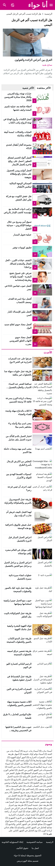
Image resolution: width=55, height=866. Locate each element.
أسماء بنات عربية (29, 751)
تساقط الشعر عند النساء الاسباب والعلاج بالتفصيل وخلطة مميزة (20, 387)
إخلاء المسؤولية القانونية (12, 842)
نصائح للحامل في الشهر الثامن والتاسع (24, 824)
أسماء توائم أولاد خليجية (32, 754)
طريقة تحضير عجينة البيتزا (39, 802)
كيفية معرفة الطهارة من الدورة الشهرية (33, 821)
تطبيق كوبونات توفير (22, 247)
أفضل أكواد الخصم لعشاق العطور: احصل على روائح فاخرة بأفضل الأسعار (19, 161)
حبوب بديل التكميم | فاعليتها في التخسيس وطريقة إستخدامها (18, 730)
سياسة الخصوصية (35, 842)
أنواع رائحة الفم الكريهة (18, 760)
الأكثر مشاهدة (44, 88)
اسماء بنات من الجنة (15, 767)
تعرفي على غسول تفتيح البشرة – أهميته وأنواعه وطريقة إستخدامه (20, 276)
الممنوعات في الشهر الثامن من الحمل (33, 770)
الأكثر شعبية (28, 88)
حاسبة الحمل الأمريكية (30, 776)
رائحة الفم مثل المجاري (23, 789)
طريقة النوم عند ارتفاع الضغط (21, 798)
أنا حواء (38, 4)
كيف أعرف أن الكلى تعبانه (36, 811)
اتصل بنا (35, 848)
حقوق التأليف (22, 848)
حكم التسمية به (14, 786)
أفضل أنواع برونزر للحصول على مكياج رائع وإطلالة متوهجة (19, 173)
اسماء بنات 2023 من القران (24, 763)
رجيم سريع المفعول (20, 792)
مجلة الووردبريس (24, 861)
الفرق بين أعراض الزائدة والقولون (33, 59)
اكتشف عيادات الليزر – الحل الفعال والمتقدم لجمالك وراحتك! (18, 263)
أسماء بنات (45, 751)
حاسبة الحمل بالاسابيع (22, 779)
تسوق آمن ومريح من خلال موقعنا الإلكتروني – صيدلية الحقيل (19, 225)
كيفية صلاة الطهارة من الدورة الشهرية (23, 818)
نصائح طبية (47, 65)
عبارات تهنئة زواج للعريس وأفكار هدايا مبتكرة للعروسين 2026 (17, 97)
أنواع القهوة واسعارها (41, 760)
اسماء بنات (45, 763)
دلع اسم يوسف (43, 789)
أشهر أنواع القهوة (16, 757)
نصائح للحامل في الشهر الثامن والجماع (33, 827)
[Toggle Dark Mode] (12, 5)
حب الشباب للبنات (33, 786)
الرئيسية (49, 842)
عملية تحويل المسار (22, 234)
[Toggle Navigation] (51, 5)
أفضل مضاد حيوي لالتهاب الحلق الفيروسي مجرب (20, 340)
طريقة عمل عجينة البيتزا (36, 805)
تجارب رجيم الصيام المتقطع (35, 773)
